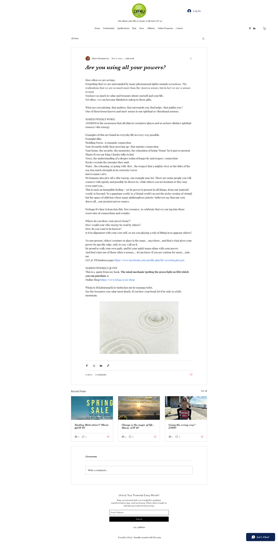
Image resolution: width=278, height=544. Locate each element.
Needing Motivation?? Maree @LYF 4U (91, 426)
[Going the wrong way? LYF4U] (186, 408)
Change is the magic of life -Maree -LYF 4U (138, 426)
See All (204, 390)
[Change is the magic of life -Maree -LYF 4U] (139, 408)
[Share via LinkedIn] (101, 365)
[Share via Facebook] (86, 365)
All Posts (75, 38)
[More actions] (191, 58)
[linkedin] (254, 28)
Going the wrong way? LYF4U (182, 426)
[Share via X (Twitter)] (94, 365)
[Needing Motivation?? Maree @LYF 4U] (92, 408)
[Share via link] (108, 365)
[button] (264, 28)
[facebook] (249, 28)
